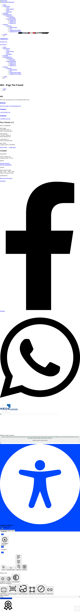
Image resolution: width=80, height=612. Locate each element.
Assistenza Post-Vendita (15, 31)
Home (4, 4)
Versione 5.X (12, 21)
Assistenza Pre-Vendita (15, 30)
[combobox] (40, 439)
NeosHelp (5, 13)
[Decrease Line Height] (2, 552)
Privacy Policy (3, 147)
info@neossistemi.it (5, 163)
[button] (0, 443)
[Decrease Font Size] (2, 534)
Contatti (5, 34)
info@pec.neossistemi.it (6, 164)
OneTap (7, 528)
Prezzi (7, 10)
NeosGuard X (6, 6)
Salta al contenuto (4, 595)
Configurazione (13, 27)
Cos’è (7, 7)
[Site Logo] (3, 0)
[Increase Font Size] (2, 529)
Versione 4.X (12, 20)
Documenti (9, 11)
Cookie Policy (12, 147)
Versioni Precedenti (11, 19)
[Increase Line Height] (2, 547)
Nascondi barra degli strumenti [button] (7, 530)
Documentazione (7, 14)
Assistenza (8, 26)
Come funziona (10, 9)
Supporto (5, 24)
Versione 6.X (12, 23)
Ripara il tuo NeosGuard (6, 178)
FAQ (10, 28)
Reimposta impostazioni (6, 598)
